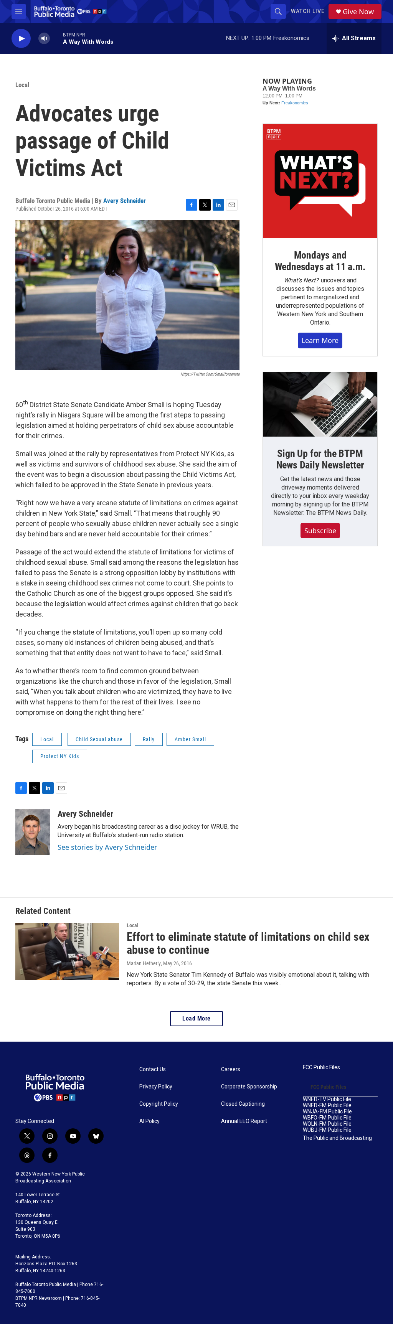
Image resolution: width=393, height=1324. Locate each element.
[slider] (56, 38)
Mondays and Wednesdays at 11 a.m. (320, 260)
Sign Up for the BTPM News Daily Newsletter (320, 459)
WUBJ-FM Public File (327, 1130)
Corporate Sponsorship (249, 1087)
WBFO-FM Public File (327, 1118)
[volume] (44, 38)
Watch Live (308, 11)
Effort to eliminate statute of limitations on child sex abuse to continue (248, 943)
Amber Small (190, 739)
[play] (21, 38)
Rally (149, 739)
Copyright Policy (158, 1104)
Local (22, 85)
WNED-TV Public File (327, 1099)
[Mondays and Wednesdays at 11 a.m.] (320, 181)
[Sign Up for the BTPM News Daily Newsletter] (320, 404)
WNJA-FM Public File (327, 1112)
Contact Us (152, 1069)
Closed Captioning (243, 1104)
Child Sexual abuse (99, 739)
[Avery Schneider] (32, 832)
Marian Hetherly (144, 963)
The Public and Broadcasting (337, 1138)
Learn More (320, 340)
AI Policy (149, 1121)
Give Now (358, 12)
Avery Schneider (124, 200)
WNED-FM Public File (327, 1105)
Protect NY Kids (59, 756)
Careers (230, 1069)
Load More (196, 1018)
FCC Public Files (321, 1067)
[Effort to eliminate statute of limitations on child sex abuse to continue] (67, 951)
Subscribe (320, 530)
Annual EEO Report (244, 1121)
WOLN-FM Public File (327, 1124)
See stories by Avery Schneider (107, 847)
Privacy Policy (155, 1087)
